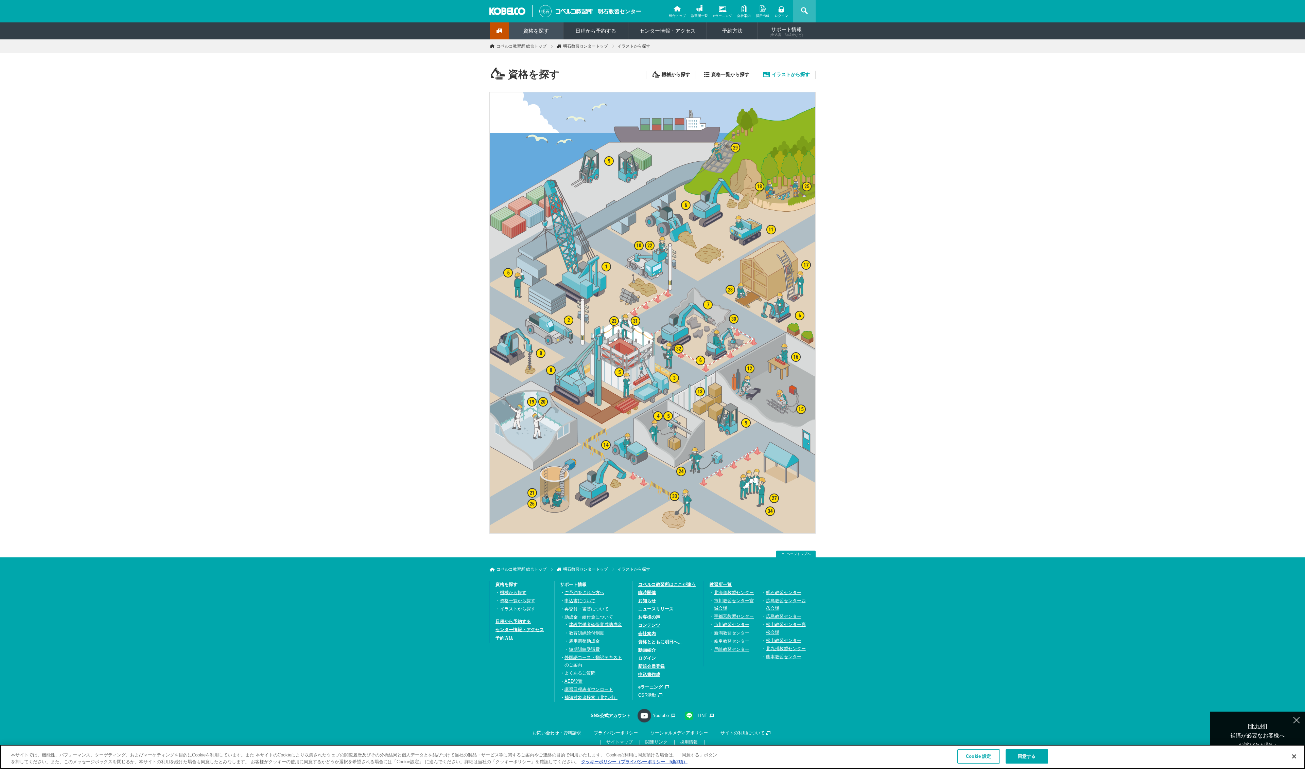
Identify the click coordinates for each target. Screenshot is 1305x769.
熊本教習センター (783, 656)
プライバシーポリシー (616, 732)
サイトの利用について (742, 732)
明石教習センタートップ (585, 46)
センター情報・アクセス (668, 31)
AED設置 (573, 681)
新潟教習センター (731, 633)
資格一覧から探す (730, 74)
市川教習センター (731, 624)
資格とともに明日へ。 (660, 641)
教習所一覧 (699, 16)
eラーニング (722, 16)
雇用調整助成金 (584, 641)
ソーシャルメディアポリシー (679, 732)
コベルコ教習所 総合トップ (521, 46)
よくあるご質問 (579, 673)
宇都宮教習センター (734, 616)
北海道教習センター (734, 592)
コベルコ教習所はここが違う (667, 584)
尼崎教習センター (731, 649)
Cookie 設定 (978, 756)
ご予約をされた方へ (584, 592)
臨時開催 (647, 592)
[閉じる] (1294, 756)
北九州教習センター (786, 648)
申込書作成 (649, 674)
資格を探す (536, 31)
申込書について (579, 600)
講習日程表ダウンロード (588, 689)
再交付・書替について (586, 608)
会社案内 (744, 16)
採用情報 (762, 16)
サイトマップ (619, 742)
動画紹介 (647, 649)
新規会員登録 (651, 666)
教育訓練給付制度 (586, 633)
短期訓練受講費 (584, 649)
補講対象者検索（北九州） (590, 697)
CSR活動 (647, 695)
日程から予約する (595, 31)
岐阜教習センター (731, 641)
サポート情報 (786, 31)
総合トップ (677, 16)
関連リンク (656, 742)
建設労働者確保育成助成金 (595, 624)
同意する (1027, 756)
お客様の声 (649, 617)
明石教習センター (619, 11)
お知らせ (647, 600)
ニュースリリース (656, 608)
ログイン (781, 16)
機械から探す (676, 74)
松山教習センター (783, 640)
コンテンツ (649, 625)
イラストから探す (791, 74)
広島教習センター (783, 616)
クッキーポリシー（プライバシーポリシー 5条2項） (634, 761)
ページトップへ (799, 554)
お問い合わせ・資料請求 (557, 732)
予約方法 (732, 31)
